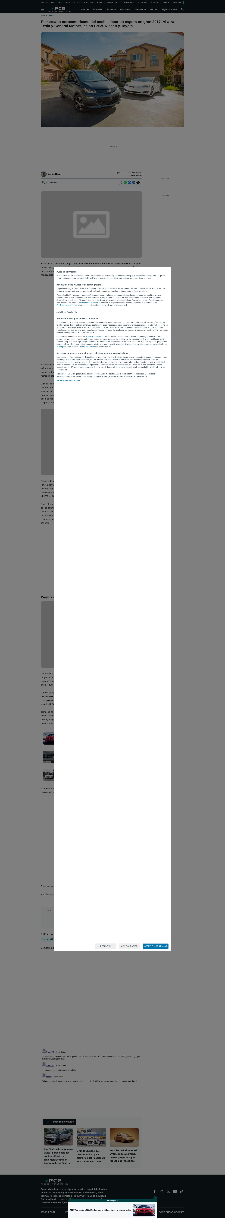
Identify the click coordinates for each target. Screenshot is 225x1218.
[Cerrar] (155, 1197)
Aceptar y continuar (155, 946)
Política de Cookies (89, 303)
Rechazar (105, 946)
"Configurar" (62, 347)
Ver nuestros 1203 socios (68, 380)
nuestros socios (94, 336)
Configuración (129, 946)
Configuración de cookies (68, 305)
